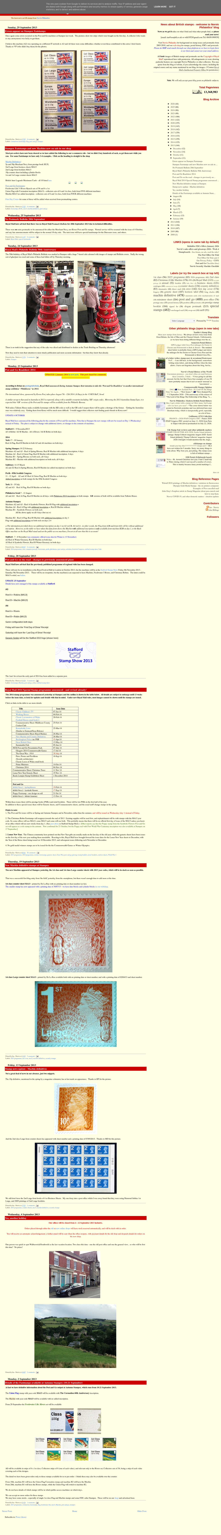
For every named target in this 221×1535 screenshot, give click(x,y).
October (176, 154)
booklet (178, 283)
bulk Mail (190, 283)
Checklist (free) (207, 263)
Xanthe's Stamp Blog (203, 332)
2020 (173, 123)
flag (27, 141)
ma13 (25, 209)
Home (74, 1511)
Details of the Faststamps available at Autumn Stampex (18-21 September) (44, 1382)
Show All (216, 472)
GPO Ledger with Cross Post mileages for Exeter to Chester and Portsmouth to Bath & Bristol (189, 346)
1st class (157, 277)
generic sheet (51, 855)
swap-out (191, 310)
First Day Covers (12, 199)
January (176, 218)
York (99, 549)
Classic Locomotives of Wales (28, 717)
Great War (60, 855)
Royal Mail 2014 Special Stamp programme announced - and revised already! (46, 689)
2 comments (31, 357)
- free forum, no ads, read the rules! (199, 252)
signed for (173, 306)
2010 (173, 228)
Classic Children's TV (25, 711)
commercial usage (171, 286)
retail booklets (92, 855)
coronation (14, 141)
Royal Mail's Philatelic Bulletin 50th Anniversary (30, 249)
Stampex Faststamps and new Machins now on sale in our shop (38, 148)
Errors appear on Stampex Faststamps (25, 31)
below (22, 575)
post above (54, 823)
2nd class (214, 277)
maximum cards (191, 295)
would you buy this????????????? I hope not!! (188, 445)
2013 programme (16, 855)
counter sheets (27, 1208)
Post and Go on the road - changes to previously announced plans (39, 559)
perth (47, 549)
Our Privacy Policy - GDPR (208, 260)
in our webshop (101, 886)
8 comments (31, 547)
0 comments (31, 139)
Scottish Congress (78, 549)
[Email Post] (36, 139)
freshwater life (46, 1505)
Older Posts (142, 1511)
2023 (173, 113)
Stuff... (171, 360)
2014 (173, 142)
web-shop (177, 45)
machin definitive (33, 209)
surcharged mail (177, 310)
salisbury (68, 549)
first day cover (205, 288)
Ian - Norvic (214, 507)
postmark (197, 302)
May (175, 205)
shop (116, 1498)
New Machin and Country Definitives (31, 736)
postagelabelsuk (32, 385)
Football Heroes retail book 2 (27, 719)
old (52, 1228)
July (175, 199)
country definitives (210, 285)
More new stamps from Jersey (170, 334)
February (177, 215)
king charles (210, 291)
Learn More (160, 6)
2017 (173, 132)
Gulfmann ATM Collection (200, 416)
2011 (173, 225)
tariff (202, 310)
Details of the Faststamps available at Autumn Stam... (194, 193)
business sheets (204, 282)
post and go (33, 141)
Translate (215, 320)
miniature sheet (164, 299)
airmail (165, 282)
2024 (173, 110)
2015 (173, 138)
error (188, 288)
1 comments (31, 1502)
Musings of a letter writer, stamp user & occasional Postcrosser (185, 358)
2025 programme (176, 277)
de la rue (25, 1058)
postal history (173, 302)
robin (34, 683)
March (176, 212)
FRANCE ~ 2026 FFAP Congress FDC (185, 418)
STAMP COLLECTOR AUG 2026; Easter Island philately (189, 432)
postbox (186, 302)
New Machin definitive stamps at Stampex (27, 865)
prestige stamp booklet (79, 855)
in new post (73, 374)
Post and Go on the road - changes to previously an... (194, 177)
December (177, 148)
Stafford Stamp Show (109, 569)
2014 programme (16, 549)
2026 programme (198, 277)
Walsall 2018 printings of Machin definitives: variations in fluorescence (190, 483)
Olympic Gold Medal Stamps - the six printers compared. (196, 485)
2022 (173, 116)
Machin (21, 683)
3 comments (31, 681)
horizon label (191, 291)
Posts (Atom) (21, 1517)
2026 (173, 103)
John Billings (213, 510)
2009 (173, 231)
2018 (173, 129)
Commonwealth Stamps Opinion (198, 387)
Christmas (163, 280)
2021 (173, 119)
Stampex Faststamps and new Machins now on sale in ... (195, 164)
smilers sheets (102, 855)
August (176, 196)
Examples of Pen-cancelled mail (206, 488)
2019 (173, 126)
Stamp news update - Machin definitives (26, 1068)
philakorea (53, 549)
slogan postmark (192, 306)
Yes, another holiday (15, 1218)
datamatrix (162, 289)
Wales (169, 459)
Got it (172, 6)
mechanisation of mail (210, 295)
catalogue (157, 286)
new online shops (63, 1228)
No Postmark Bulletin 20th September (25, 219)
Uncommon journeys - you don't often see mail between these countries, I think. (189, 375)
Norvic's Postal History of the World (196, 371)
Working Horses (22, 714)
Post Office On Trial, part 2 (208, 257)
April (175, 209)
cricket (36, 855)
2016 (173, 135)
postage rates (158, 302)
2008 (173, 234)
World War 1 (112, 855)
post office (209, 299)
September (177, 158)
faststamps (22, 141)
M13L (21, 209)
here (50, 180)
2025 (173, 107)
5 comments (31, 1056)
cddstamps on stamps (202, 443)
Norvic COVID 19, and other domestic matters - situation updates (193, 496)
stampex (40, 141)
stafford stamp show (91, 549)
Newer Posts (7, 1511)
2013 (173, 145)
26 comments (31, 853)
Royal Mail (14, 239)
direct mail (176, 289)
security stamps (51, 1058)
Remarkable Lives (23, 728)
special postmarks (25, 239)
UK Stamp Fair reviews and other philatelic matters (189, 429)
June (175, 202)
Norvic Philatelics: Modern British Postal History (191, 400)
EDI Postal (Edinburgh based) (199, 457)
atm (24, 549)
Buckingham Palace (24, 739)
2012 (173, 221)
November (177, 151)
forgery (156, 291)
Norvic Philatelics (43, 18)
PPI (190, 280)
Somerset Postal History (201, 342)
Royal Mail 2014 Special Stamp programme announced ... (196, 180)
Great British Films (23, 742)
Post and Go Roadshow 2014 (20, 369)
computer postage (31, 549)
